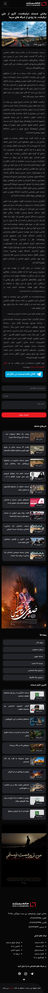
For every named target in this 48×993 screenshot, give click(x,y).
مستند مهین (38, 656)
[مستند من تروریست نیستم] (24, 856)
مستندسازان (39, 950)
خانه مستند (39, 942)
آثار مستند (40, 946)
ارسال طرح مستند (13, 942)
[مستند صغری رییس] (24, 597)
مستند (11, 988)
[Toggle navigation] (5, 3)
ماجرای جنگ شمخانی (35, 670)
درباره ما (16, 954)
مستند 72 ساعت (37, 663)
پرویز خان (39, 642)
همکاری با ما (39, 957)
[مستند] (36, 4)
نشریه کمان (15, 950)
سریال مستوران (37, 649)
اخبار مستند (39, 954)
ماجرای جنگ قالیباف (36, 677)
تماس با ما (15, 946)
